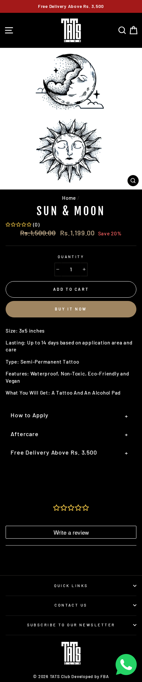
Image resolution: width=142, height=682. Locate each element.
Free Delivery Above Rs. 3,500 (69, 453)
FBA (104, 676)
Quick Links (71, 585)
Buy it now (71, 309)
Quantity (71, 256)
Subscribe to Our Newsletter (71, 625)
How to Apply (69, 415)
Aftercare (69, 434)
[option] (71, 6)
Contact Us (70, 605)
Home (69, 198)
